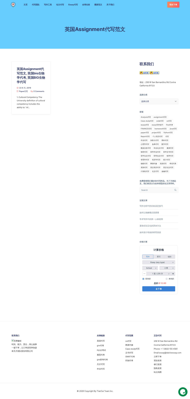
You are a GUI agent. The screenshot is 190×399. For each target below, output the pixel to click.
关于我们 (110, 4)
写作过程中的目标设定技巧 (151, 206)
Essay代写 (73, 4)
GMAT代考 (130, 356)
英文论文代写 (168, 167)
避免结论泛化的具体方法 (150, 225)
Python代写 (168, 132)
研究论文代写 (159, 156)
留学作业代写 (155, 152)
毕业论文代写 (159, 148)
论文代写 (60, 4)
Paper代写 (23, 91)
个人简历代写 (158, 136)
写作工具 (48, 4)
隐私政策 (158, 368)
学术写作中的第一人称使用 (151, 219)
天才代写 (101, 364)
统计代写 (166, 160)
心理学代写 (145, 144)
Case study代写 (147, 121)
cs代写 (169, 121)
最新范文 (98, 4)
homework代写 (161, 129)
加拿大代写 (154, 140)
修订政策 (158, 364)
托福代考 (129, 360)
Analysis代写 (146, 117)
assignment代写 (160, 117)
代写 (167, 136)
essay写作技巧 (157, 125)
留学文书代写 (168, 152)
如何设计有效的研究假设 (150, 232)
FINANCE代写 (146, 129)
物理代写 (144, 152)
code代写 (160, 121)
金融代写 (165, 171)
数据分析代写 (146, 148)
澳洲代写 (170, 148)
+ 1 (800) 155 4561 (169, 349)
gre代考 (100, 345)
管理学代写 (145, 160)
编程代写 (144, 163)
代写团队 (36, 4)
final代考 (169, 125)
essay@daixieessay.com (170, 352)
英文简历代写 (155, 167)
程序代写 (170, 156)
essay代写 (145, 125)
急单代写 (155, 144)
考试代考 (172, 163)
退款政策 (158, 360)
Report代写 (145, 136)
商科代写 (165, 140)
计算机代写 (145, 171)
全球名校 (86, 4)
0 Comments (38, 91)
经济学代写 (156, 160)
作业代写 (144, 140)
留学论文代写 (146, 156)
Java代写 (173, 129)
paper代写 (145, 132)
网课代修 (153, 163)
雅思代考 (101, 355)
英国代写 (144, 167)
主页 (26, 4)
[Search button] (175, 190)
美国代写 (163, 163)
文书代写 (129, 352)
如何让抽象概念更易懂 (149, 212)
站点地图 (158, 372)
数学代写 (165, 144)
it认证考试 (101, 350)
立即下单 (158, 356)
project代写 (156, 132)
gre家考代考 (102, 359)
